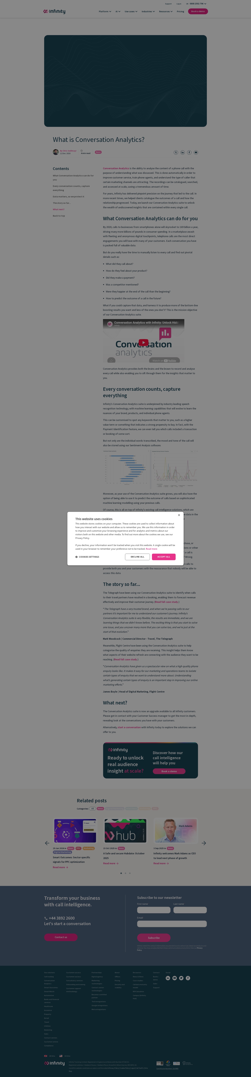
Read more (151, 548)
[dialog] (125, 538)
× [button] (179, 515)
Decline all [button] (137, 556)
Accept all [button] (163, 556)
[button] (87, 557)
